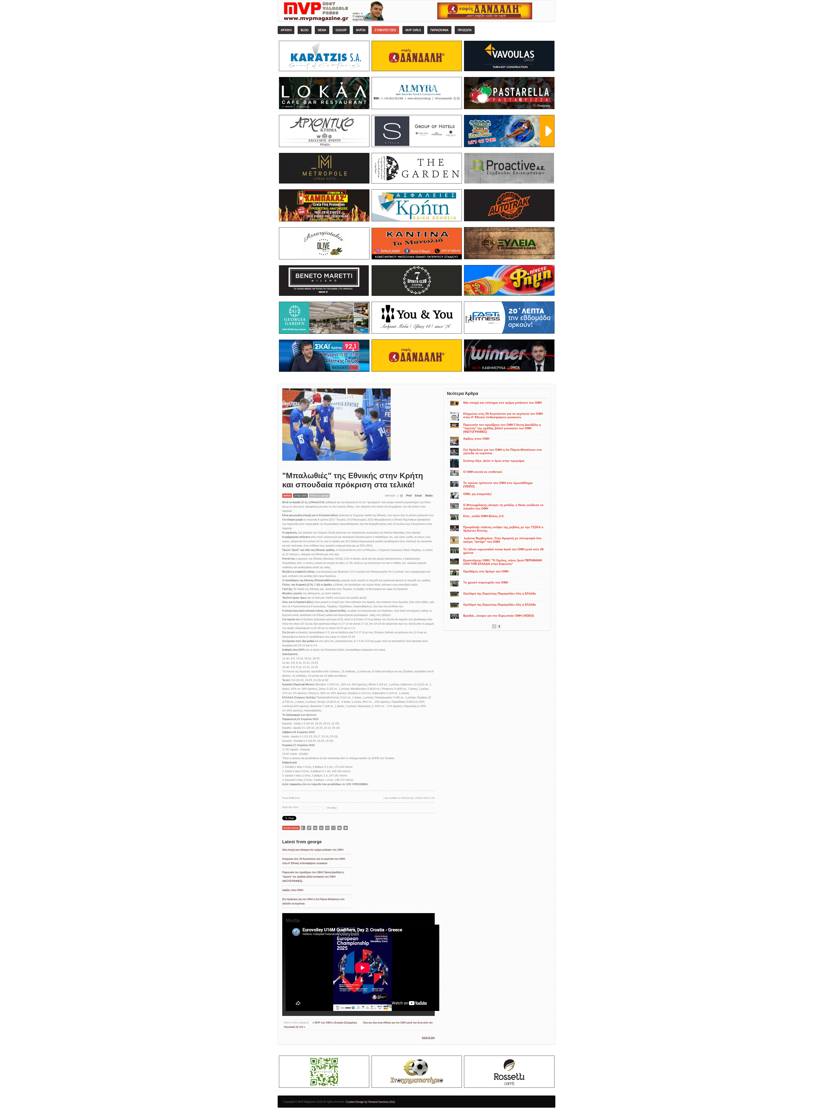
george (325, 495)
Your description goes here (350, 12)
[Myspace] (339, 828)
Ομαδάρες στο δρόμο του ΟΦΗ (485, 571)
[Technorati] (327, 828)
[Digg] (315, 828)
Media (429, 495)
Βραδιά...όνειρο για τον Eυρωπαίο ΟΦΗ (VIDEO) (498, 615)
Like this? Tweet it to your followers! (345, 828)
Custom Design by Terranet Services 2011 (370, 1101)
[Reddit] (333, 828)
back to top (428, 1037)
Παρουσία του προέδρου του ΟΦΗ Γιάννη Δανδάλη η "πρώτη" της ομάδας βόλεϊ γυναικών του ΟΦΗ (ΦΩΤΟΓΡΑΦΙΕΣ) (313, 877)
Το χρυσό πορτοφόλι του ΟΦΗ (485, 582)
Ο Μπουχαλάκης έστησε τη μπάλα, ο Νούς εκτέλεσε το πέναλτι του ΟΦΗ (503, 506)
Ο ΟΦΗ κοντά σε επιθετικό (482, 471)
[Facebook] (303, 828)
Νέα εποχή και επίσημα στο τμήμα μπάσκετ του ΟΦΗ (312, 849)
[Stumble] (321, 828)
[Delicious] (309, 828)
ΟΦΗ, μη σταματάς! (477, 494)
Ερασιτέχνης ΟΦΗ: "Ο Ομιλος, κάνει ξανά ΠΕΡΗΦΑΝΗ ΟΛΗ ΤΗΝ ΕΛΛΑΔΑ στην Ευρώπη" (502, 561)
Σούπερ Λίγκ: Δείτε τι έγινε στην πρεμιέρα (493, 460)
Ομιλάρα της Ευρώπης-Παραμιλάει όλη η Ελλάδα (499, 593)
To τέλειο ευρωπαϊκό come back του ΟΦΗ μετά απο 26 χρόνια (503, 550)
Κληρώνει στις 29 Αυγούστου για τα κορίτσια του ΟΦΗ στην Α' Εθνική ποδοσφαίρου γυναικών (503, 415)
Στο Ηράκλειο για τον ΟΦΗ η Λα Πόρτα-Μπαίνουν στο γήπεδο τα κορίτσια (502, 451)
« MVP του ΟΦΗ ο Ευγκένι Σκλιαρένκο (335, 1022)
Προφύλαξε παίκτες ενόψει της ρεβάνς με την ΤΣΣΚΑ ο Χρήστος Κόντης (503, 528)
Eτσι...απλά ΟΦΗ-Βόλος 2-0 (483, 516)
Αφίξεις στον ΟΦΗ (292, 890)
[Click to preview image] (336, 426)
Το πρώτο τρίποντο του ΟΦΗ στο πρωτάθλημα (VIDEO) (498, 484)
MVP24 (287, 495)
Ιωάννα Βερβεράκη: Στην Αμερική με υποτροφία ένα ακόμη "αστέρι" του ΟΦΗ (502, 539)
